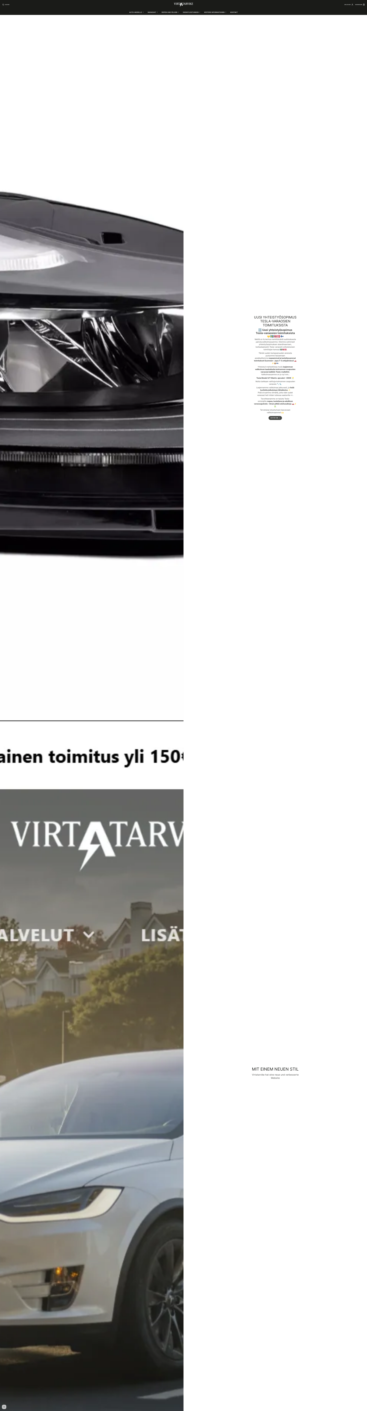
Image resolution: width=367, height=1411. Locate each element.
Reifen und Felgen (169, 12)
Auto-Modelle (135, 12)
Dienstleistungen (191, 12)
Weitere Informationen (214, 12)
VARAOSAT (152, 12)
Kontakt (234, 12)
